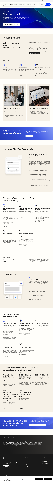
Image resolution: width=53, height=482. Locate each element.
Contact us (6, 466)
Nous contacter (47, 4)
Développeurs (29, 4)
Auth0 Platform (27, 462)
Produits (11, 4)
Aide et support (44, 459)
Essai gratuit (42, 4)
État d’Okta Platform (45, 463)
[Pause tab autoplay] (29, 155)
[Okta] (5, 4)
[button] (39, 159)
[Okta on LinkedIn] (6, 475)
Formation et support (22, 4)
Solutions (15, 4)
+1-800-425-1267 (8, 463)
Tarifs (26, 464)
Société (33, 4)
